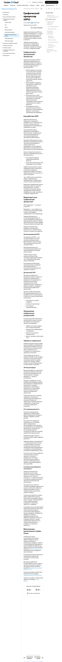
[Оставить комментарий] (59, 9)
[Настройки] (49, 9)
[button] (30, 2)
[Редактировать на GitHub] (52, 9)
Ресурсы (32, 5)
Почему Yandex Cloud (22, 5)
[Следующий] (57, 5)
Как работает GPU (51, 19)
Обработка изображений (51, 37)
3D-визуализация (52, 39)
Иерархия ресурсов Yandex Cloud (32, 575)
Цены (37, 5)
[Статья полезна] (54, 9)
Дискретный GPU (52, 28)
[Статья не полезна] (57, 9)
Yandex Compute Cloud (36, 549)
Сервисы (6, 5)
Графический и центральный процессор (52, 16)
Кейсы (42, 5)
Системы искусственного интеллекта (51, 46)
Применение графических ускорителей (50, 32)
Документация (50, 5)
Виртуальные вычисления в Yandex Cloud (52, 51)
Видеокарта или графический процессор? (51, 23)
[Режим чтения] (46, 9)
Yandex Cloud (36, 22)
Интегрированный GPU (53, 26)
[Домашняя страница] (12, 2)
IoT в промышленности (53, 42)
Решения (12, 5)
